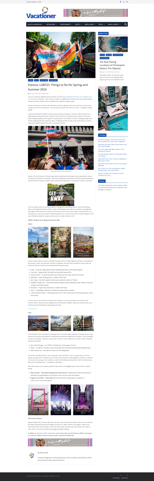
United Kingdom (104, 58)
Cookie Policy (124, 478)
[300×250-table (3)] (61, 185)
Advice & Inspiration (34, 24)
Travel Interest (113, 24)
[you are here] (113, 87)
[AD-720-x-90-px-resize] (96, 10)
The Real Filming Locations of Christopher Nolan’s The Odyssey (112, 65)
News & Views (89, 24)
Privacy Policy (116, 478)
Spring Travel (43, 80)
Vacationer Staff (45, 93)
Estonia (31, 80)
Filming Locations (117, 55)
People (100, 24)
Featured (108, 55)
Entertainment (65, 24)
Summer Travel (53, 80)
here (63, 375)
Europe (102, 55)
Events (77, 24)
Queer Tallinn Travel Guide (47, 433)
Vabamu (35, 300)
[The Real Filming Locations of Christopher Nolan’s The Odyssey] (113, 44)
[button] (42, 24)
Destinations (50, 24)
